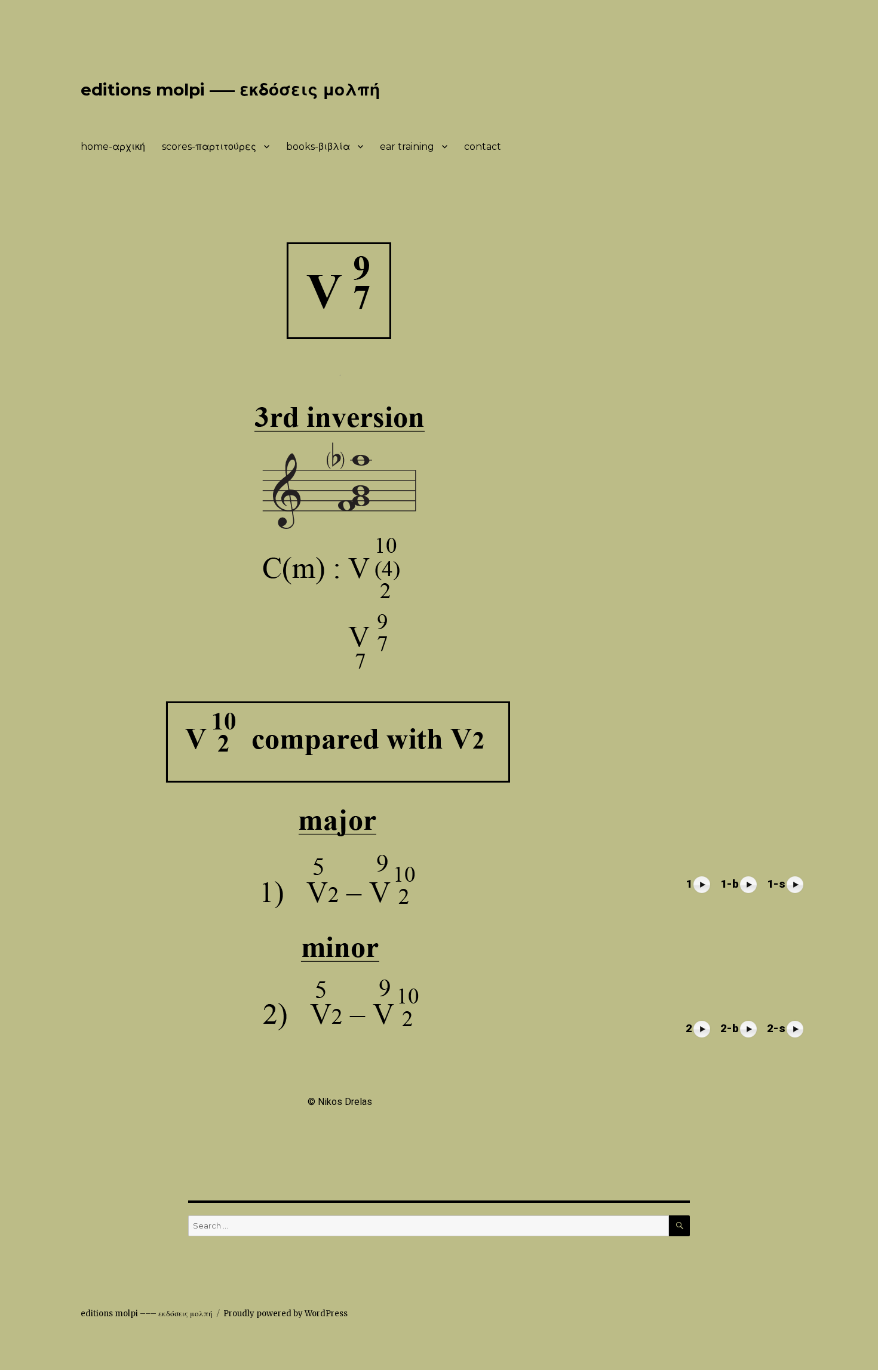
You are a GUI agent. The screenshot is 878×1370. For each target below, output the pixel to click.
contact (482, 146)
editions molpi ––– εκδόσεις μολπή (230, 89)
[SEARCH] (679, 1225)
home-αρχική (113, 146)
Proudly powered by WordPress (285, 1314)
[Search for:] (428, 1226)
